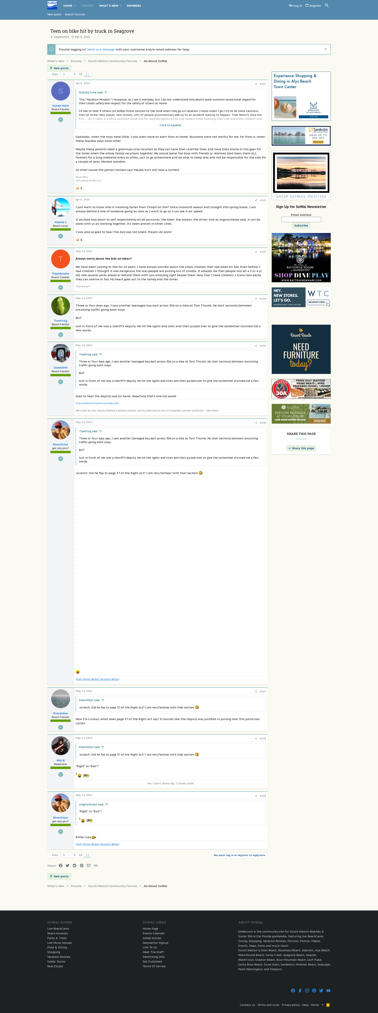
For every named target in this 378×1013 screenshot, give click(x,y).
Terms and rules (268, 1005)
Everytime (60, 713)
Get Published (152, 961)
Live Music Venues (59, 943)
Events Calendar (154, 933)
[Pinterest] (314, 990)
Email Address (301, 215)
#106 (263, 422)
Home (315, 1005)
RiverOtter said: (89, 700)
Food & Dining (57, 947)
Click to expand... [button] (171, 125)
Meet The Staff (153, 952)
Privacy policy (291, 1005)
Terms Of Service (154, 966)
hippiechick (61, 37)
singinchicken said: (91, 804)
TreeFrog (60, 320)
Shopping (53, 952)
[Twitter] (321, 990)
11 (87, 74)
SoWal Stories (152, 938)
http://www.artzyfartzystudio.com (97, 403)
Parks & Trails (57, 938)
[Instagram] (307, 990)
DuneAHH (61, 367)
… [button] (69, 74)
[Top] (322, 1005)
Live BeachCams (58, 928)
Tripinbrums (60, 273)
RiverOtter (60, 444)
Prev (55, 74)
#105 (263, 346)
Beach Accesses (57, 933)
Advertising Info (154, 957)
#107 (263, 691)
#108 (263, 738)
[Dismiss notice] (325, 49)
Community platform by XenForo (88, 990)
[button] (75, 5)
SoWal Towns (56, 961)
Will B (61, 760)
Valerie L (60, 222)
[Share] (255, 84)
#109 (263, 796)
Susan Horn (60, 105)
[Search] (327, 5)
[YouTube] (328, 990)
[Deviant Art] (300, 990)
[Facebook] (293, 990)
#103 (263, 251)
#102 (263, 200)
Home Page (150, 928)
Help (305, 1005)
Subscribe (301, 225)
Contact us (247, 1005)
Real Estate (55, 966)
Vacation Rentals (58, 957)
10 (80, 74)
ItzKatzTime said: (91, 92)
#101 (263, 84)
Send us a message (101, 49)
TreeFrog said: (88, 354)
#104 (263, 298)
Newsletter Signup (155, 943)
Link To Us (150, 947)
